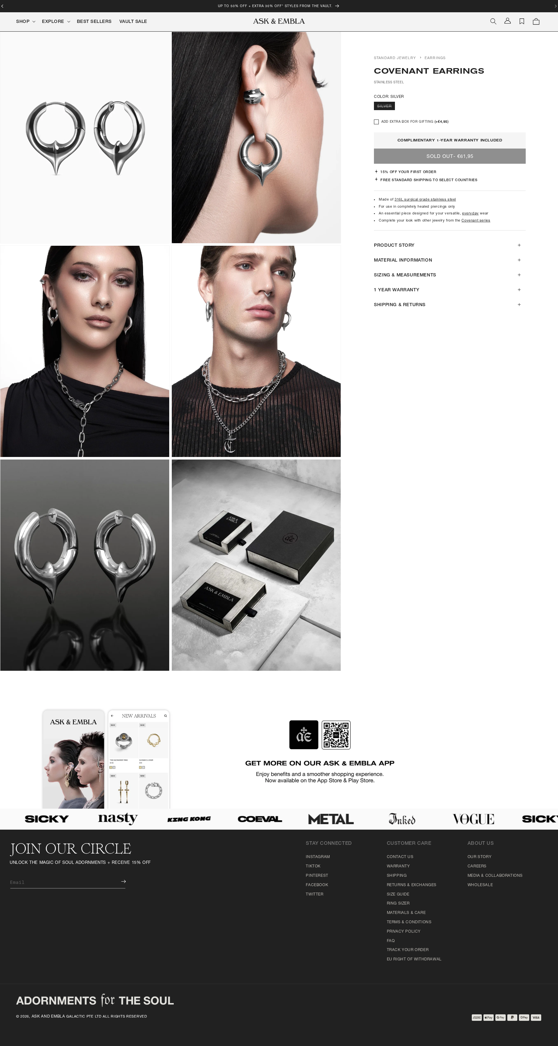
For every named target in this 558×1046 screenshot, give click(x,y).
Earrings (435, 58)
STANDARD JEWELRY (395, 58)
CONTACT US (400, 857)
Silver (386, 107)
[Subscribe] (119, 881)
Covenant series (475, 221)
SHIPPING (397, 876)
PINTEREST (317, 876)
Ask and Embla (48, 1017)
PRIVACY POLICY (404, 932)
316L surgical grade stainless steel (425, 200)
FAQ (391, 941)
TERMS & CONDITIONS (409, 922)
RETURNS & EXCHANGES (412, 885)
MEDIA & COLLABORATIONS (495, 876)
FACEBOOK (317, 885)
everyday (470, 213)
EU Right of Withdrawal (414, 959)
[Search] (493, 21)
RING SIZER (398, 904)
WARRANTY (398, 866)
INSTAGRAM (318, 857)
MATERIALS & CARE (406, 913)
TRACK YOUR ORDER (408, 950)
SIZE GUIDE (398, 894)
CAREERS (477, 866)
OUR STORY (479, 857)
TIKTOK (313, 866)
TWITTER (314, 894)
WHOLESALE (480, 885)
